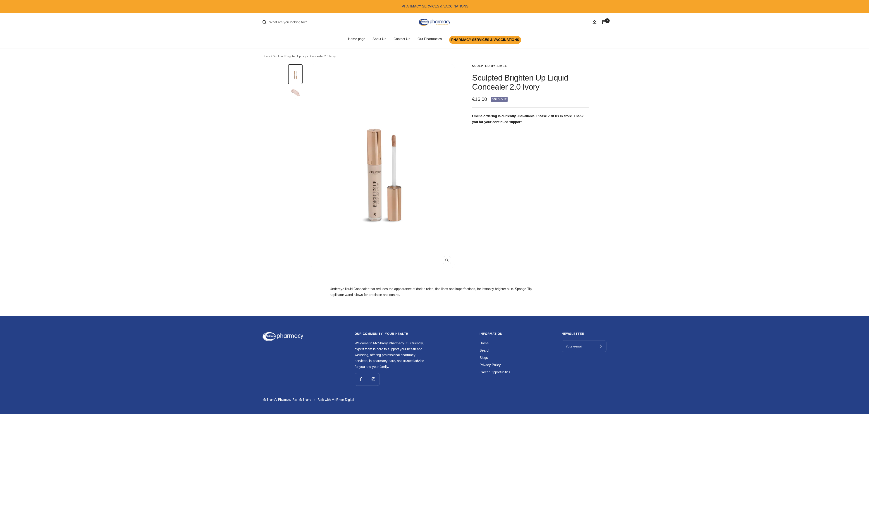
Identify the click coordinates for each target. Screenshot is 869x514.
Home (266, 56)
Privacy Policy (490, 365)
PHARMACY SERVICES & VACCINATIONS (435, 6)
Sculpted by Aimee (489, 66)
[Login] (594, 22)
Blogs (484, 357)
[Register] (600, 346)
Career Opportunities (495, 372)
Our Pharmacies (430, 39)
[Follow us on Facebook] (361, 379)
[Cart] (604, 22)
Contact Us (402, 39)
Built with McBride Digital (336, 400)
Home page (356, 39)
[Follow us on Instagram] (373, 379)
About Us (379, 39)
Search (485, 350)
